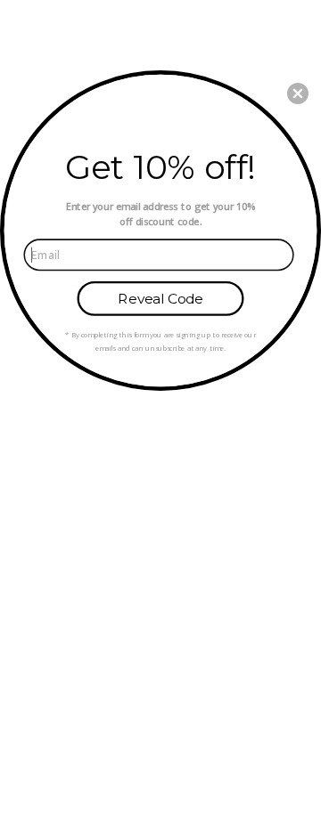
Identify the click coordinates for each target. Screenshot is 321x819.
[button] (298, 93)
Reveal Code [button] (160, 298)
